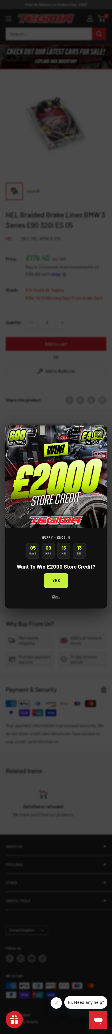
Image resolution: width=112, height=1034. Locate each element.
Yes (56, 580)
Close (56, 596)
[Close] (100, 433)
